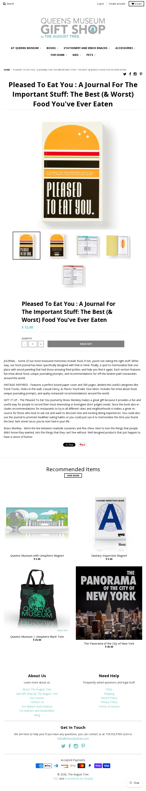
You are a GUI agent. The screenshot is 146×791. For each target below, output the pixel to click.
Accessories (124, 48)
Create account (117, 3)
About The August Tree (37, 689)
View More (73, 475)
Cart (138, 3)
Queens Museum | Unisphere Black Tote (37, 636)
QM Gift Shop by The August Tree (37, 693)
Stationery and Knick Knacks (85, 48)
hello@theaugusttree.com (73, 738)
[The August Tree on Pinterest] (141, 74)
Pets (89, 55)
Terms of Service (109, 706)
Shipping (109, 693)
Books (51, 48)
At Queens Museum (25, 48)
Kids (76, 55)
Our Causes (37, 698)
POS (56, 778)
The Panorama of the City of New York (109, 643)
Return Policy (109, 698)
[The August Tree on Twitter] (124, 74)
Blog (37, 715)
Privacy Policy (109, 702)
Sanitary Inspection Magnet (109, 555)
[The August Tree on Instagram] (135, 74)
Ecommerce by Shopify (79, 778)
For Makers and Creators (37, 706)
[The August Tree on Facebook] (130, 74)
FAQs (109, 689)
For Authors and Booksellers (37, 710)
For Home (58, 55)
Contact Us (37, 702)
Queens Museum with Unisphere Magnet (37, 555)
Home (7, 69)
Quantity (27, 338)
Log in (100, 3)
